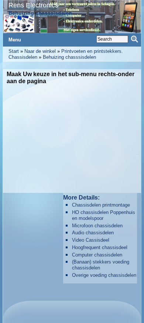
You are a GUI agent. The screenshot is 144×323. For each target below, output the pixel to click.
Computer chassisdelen (97, 255)
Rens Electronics (33, 5)
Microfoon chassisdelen (97, 225)
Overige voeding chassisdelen (104, 275)
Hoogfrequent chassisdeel (99, 247)
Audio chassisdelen (93, 232)
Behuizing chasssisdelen (69, 57)
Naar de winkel (40, 51)
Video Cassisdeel (90, 240)
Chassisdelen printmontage (101, 205)
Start (13, 51)
